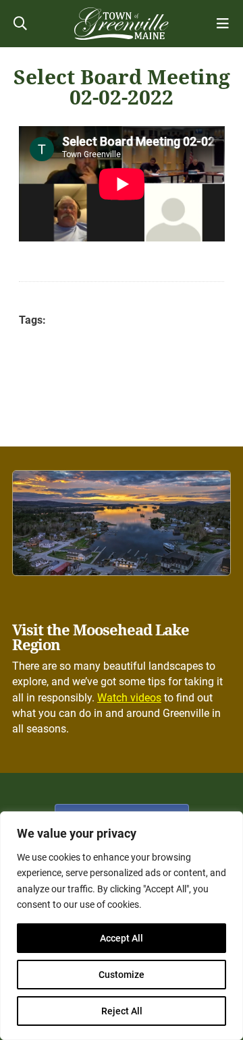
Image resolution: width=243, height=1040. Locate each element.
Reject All (121, 1011)
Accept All (121, 938)
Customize (121, 974)
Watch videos (129, 697)
